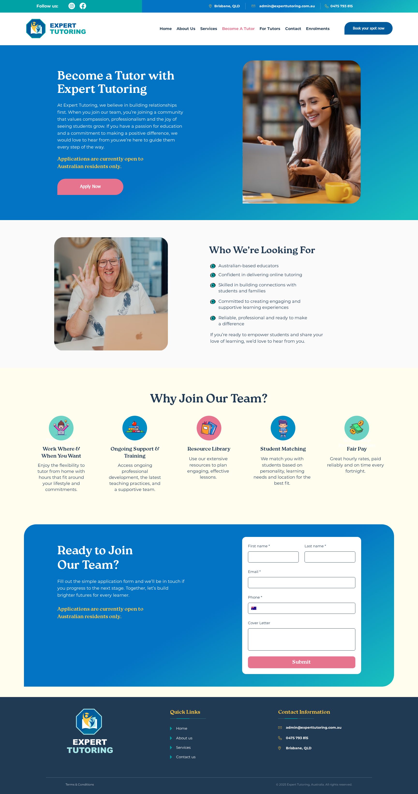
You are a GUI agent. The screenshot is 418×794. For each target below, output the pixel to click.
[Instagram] (71, 6)
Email (254, 571)
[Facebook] (83, 6)
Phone (255, 597)
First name (259, 546)
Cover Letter (259, 623)
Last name (315, 546)
